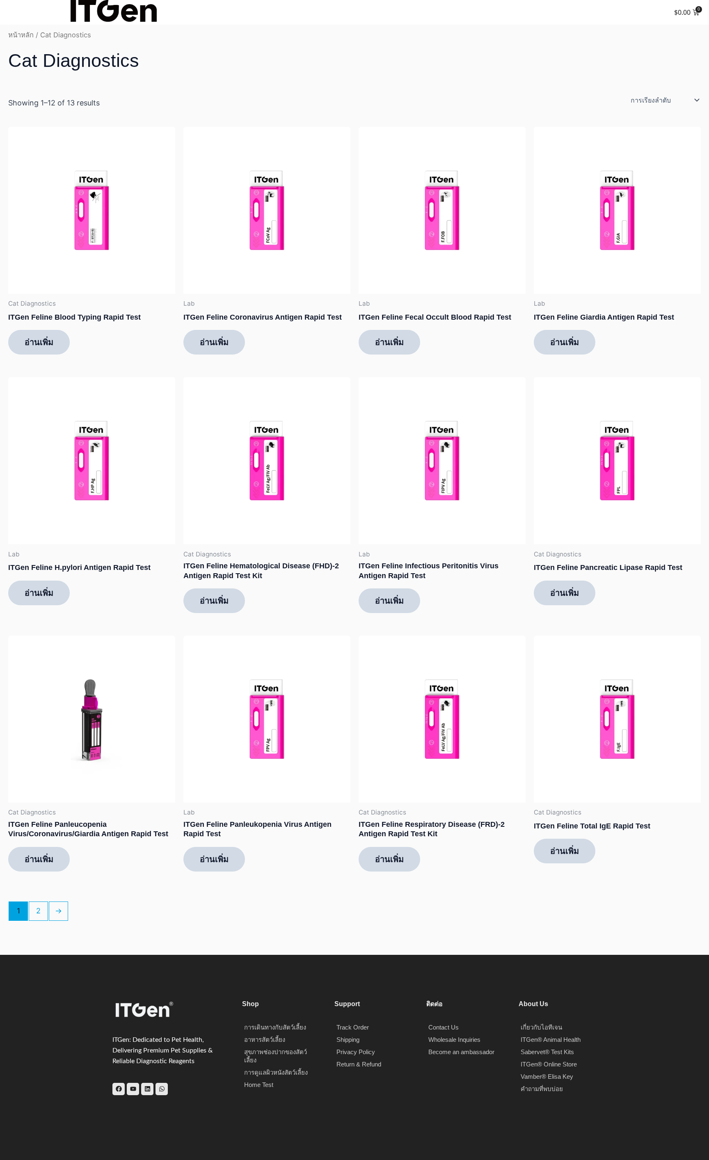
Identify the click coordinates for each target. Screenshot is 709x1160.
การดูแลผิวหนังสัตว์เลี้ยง (276, 1072)
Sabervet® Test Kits (547, 1051)
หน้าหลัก (21, 35)
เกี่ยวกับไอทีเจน (541, 1027)
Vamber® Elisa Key (547, 1076)
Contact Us (443, 1027)
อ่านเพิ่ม (39, 342)
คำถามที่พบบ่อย (542, 1088)
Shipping (347, 1039)
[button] (11, 10)
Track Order (352, 1027)
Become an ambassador (461, 1051)
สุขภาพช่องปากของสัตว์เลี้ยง (275, 1056)
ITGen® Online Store (549, 1064)
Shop (250, 1003)
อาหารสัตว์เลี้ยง (264, 1039)
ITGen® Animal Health (551, 1039)
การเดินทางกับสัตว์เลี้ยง (275, 1027)
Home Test (258, 1084)
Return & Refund (358, 1064)
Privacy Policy (355, 1051)
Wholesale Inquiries (454, 1039)
